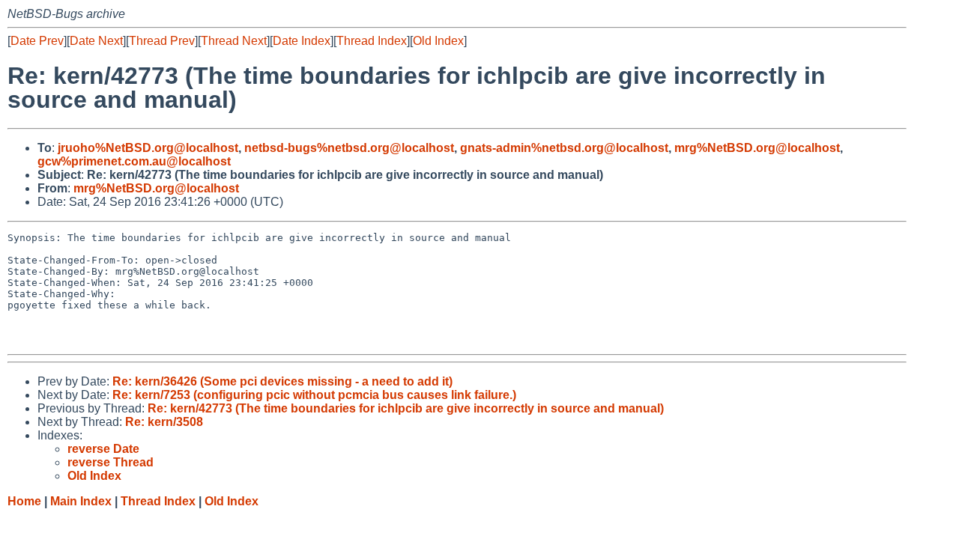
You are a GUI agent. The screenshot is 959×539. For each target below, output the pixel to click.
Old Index (438, 40)
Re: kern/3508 (164, 421)
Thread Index (371, 40)
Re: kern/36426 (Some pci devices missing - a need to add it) (282, 381)
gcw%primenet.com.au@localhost (134, 161)
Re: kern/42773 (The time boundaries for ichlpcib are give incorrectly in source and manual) (406, 408)
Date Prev (37, 40)
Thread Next (234, 40)
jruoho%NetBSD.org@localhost (148, 147)
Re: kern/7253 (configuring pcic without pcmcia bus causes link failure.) (314, 395)
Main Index (81, 501)
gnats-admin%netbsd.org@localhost (564, 147)
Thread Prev (162, 40)
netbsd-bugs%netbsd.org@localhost (349, 147)
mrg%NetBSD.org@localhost (757, 147)
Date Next (96, 40)
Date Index (301, 40)
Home (24, 501)
